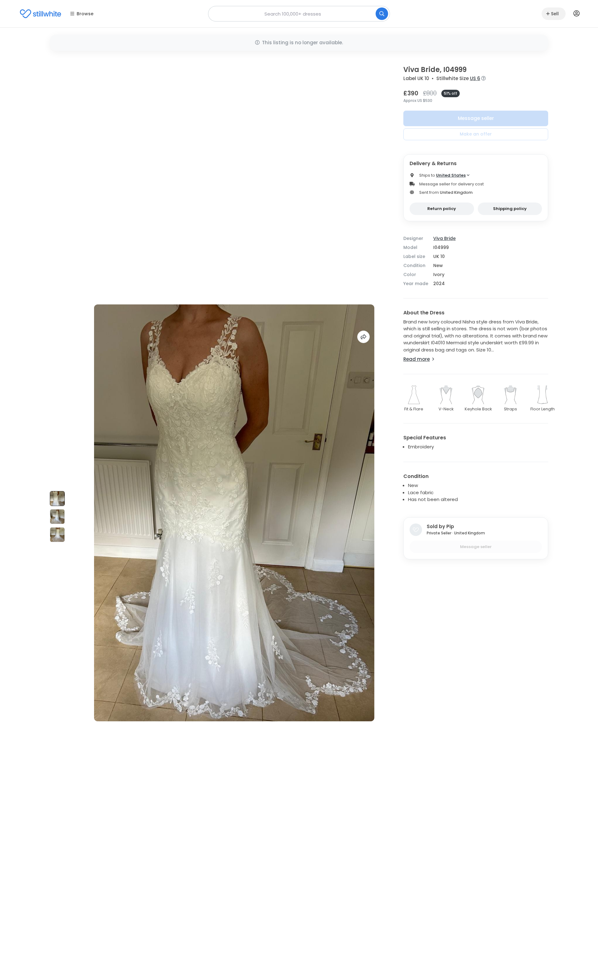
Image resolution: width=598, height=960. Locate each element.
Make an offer (476, 134)
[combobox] (299, 13)
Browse (85, 14)
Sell (555, 14)
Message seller (476, 118)
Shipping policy (510, 209)
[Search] (382, 13)
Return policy (441, 209)
